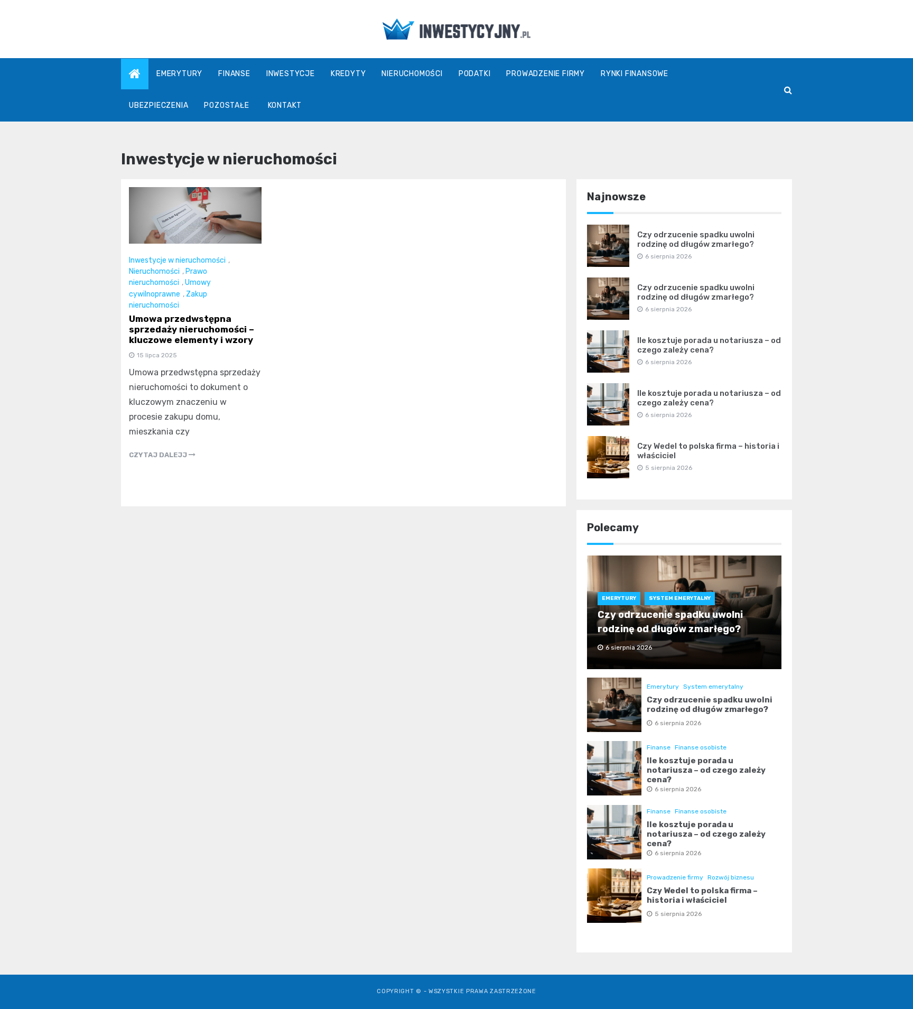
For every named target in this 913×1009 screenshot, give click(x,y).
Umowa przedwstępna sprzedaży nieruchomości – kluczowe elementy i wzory (191, 329)
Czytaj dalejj (159, 455)
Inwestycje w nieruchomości (177, 260)
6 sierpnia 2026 (678, 723)
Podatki (475, 73)
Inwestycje (290, 73)
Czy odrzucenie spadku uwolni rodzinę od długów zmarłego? (695, 239)
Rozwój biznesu (730, 877)
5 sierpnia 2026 (678, 914)
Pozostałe (226, 105)
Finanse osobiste (700, 747)
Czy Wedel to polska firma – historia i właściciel (702, 895)
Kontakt (285, 105)
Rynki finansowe (634, 73)
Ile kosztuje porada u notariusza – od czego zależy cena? (709, 345)
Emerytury (179, 73)
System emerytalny (680, 598)
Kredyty (348, 73)
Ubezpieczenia (158, 105)
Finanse (234, 73)
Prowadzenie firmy (545, 73)
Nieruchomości (411, 73)
